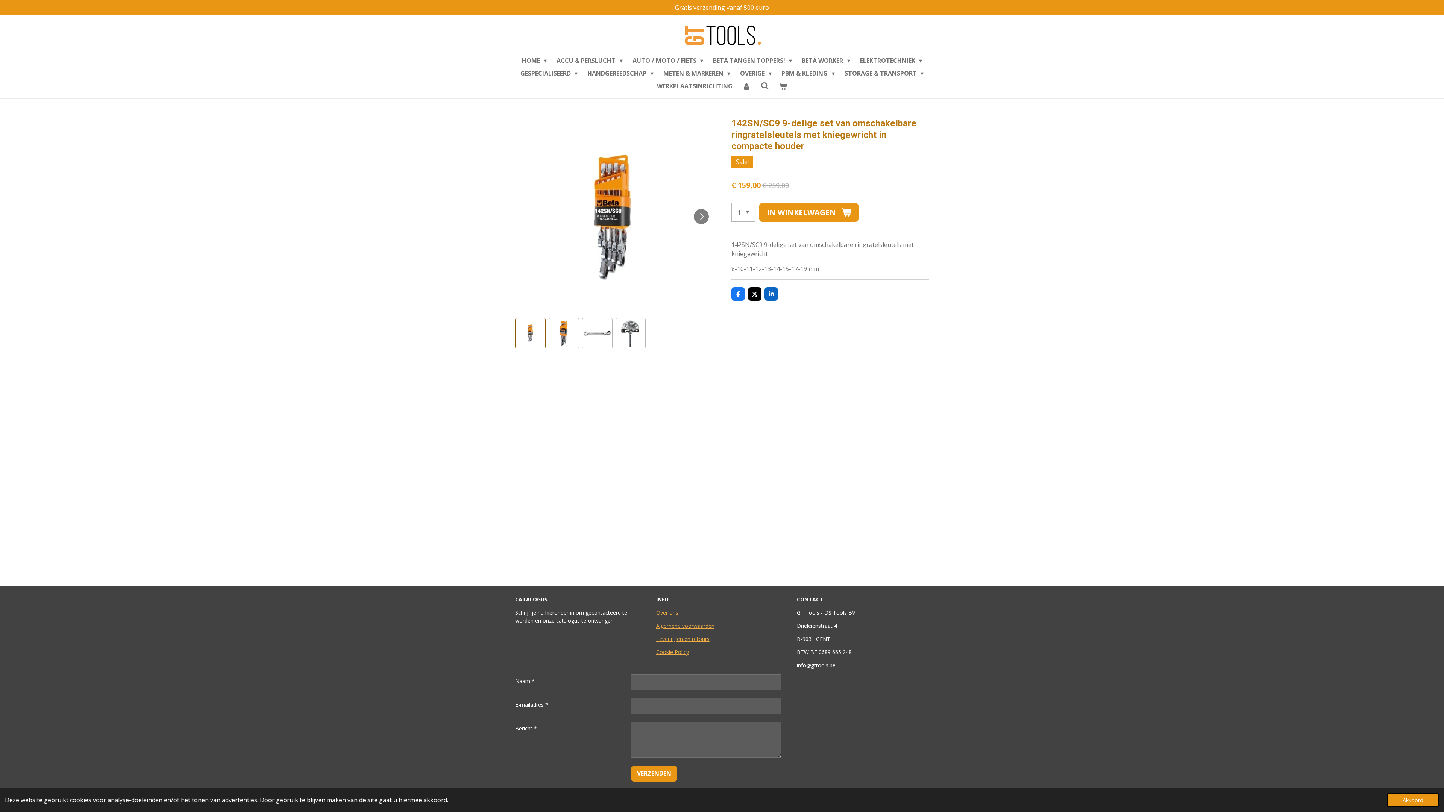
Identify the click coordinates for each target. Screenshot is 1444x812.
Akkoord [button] (1413, 800)
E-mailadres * (531, 704)
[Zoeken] (764, 86)
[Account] (746, 86)
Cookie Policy (672, 652)
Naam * (525, 681)
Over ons (667, 612)
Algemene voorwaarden (685, 625)
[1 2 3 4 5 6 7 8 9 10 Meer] (743, 212)
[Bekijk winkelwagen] (783, 86)
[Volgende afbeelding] (701, 216)
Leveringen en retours (683, 638)
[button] (530, 333)
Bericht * (526, 728)
